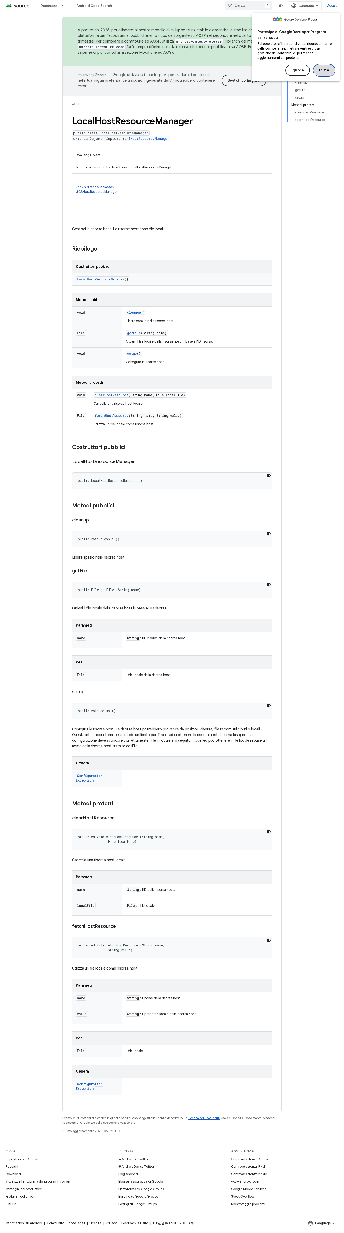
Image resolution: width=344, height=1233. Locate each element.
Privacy (111, 1223)
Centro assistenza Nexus (249, 1174)
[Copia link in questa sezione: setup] (89, 692)
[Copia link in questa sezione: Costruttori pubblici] (130, 447)
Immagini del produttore (24, 1189)
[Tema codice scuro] (269, 475)
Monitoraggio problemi (248, 1204)
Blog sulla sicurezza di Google (140, 1181)
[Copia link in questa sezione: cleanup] (93, 520)
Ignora (298, 70)
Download (13, 1174)
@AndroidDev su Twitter (136, 1166)
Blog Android (128, 1174)
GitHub (11, 1204)
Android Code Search (94, 6)
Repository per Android (23, 1159)
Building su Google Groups (138, 1196)
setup (132, 353)
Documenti (49, 6)
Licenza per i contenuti (204, 1118)
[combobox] (248, 5)
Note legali (77, 1223)
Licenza (95, 1223)
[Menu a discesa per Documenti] (64, 5)
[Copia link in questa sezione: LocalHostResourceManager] (139, 462)
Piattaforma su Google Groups (141, 1189)
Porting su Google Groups (137, 1204)
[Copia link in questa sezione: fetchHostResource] (120, 926)
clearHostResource (111, 395)
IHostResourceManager (148, 138)
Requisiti (12, 1166)
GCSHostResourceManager (97, 192)
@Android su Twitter (133, 1159)
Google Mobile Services (248, 1189)
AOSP (76, 104)
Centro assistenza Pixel (248, 1166)
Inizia (324, 70)
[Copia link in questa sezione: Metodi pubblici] (119, 506)
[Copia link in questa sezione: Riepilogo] (102, 249)
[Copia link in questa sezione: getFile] (91, 571)
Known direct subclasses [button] (97, 189)
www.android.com (245, 1181)
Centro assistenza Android (251, 1159)
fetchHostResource (112, 415)
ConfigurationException (89, 778)
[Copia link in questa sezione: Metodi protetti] (118, 804)
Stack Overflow (242, 1196)
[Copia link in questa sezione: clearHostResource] (119, 818)
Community (55, 1223)
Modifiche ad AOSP (156, 52)
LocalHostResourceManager (100, 279)
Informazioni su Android (24, 1223)
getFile (134, 333)
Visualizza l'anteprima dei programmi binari (38, 1181)
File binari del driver (20, 1196)
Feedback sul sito (134, 1223)
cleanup (134, 312)
